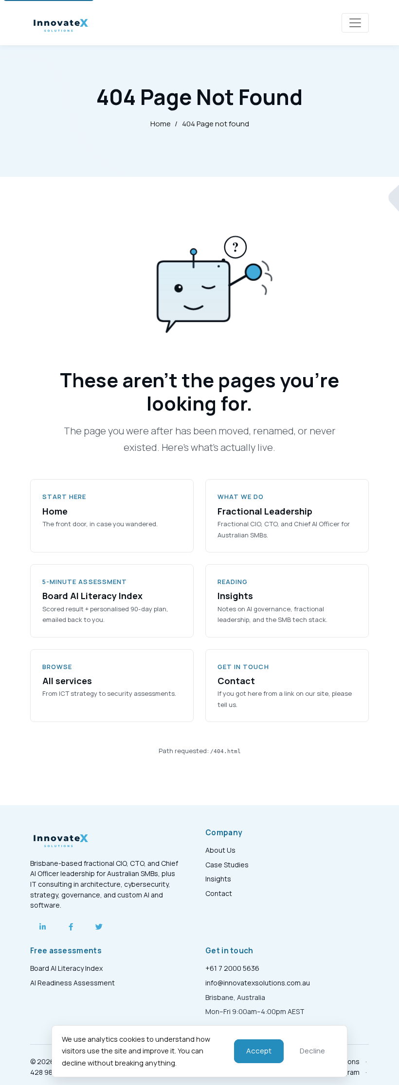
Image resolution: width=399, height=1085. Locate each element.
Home (160, 124)
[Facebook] (70, 926)
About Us (220, 850)
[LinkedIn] (42, 926)
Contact (218, 893)
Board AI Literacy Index (66, 968)
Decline (312, 1051)
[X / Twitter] (99, 926)
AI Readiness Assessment (72, 982)
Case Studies (227, 864)
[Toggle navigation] (355, 23)
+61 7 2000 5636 (232, 968)
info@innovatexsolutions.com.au (257, 982)
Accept (259, 1051)
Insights (218, 878)
